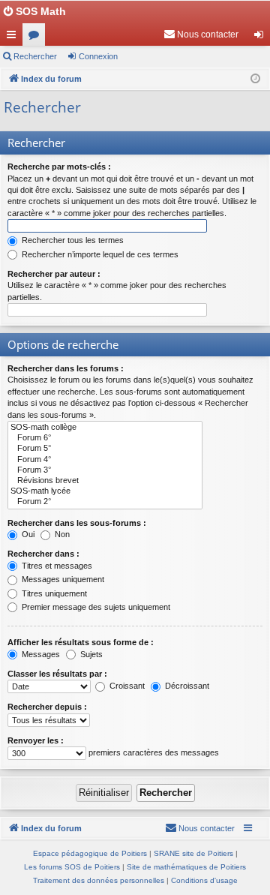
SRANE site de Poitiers (193, 853)
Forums (36, 37)
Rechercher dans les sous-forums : (77, 522)
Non (61, 534)
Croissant (126, 685)
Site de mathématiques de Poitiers (186, 867)
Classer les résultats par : (57, 673)
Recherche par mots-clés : (59, 166)
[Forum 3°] (105, 470)
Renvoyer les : (36, 740)
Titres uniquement (53, 593)
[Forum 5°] (105, 448)
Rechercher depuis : (47, 706)
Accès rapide (14, 37)
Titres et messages (56, 565)
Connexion (98, 56)
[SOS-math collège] (105, 427)
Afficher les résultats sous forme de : (81, 642)
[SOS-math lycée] (105, 491)
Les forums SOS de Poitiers (72, 867)
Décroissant (186, 685)
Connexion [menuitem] (262, 37)
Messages (40, 654)
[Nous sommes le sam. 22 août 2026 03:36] (255, 79)
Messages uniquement (62, 579)
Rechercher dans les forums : (66, 368)
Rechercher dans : (44, 553)
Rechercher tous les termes (72, 240)
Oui (27, 534)
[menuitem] (201, 34)
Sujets (90, 654)
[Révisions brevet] (105, 481)
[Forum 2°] (105, 502)
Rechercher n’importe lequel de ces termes (99, 254)
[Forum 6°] (105, 438)
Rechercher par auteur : (54, 273)
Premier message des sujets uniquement (95, 606)
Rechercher (35, 56)
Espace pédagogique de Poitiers (90, 853)
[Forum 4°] (105, 460)
